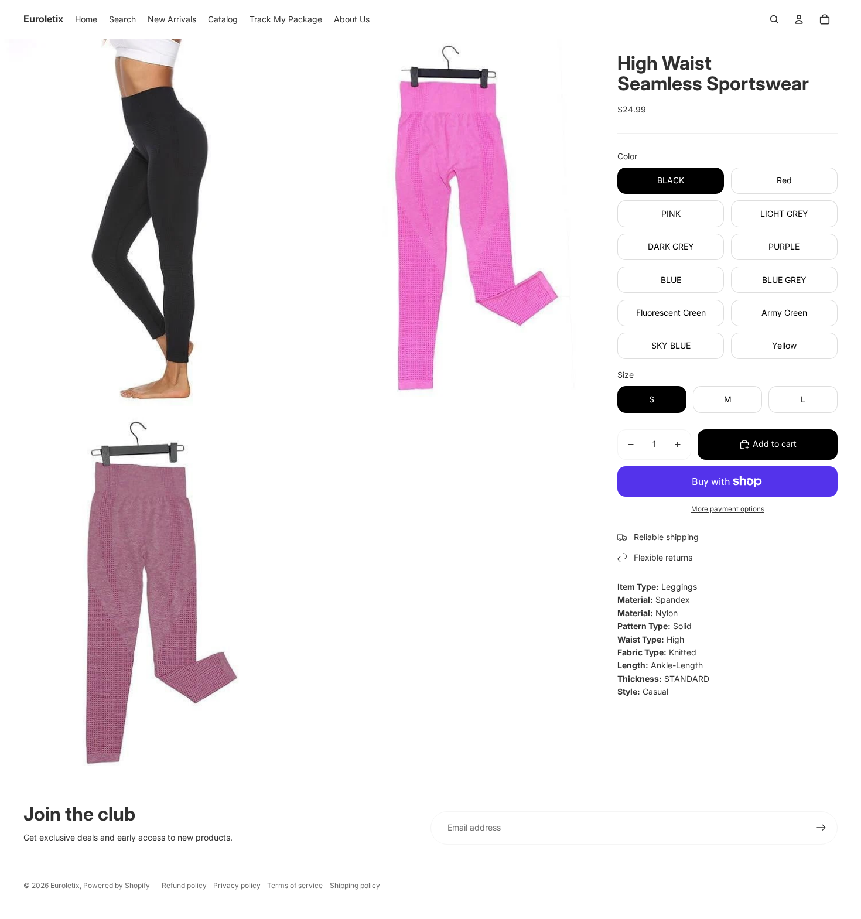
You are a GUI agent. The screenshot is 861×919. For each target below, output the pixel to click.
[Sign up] (821, 827)
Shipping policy (355, 885)
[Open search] (774, 19)
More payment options (727, 509)
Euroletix (65, 885)
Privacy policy (237, 885)
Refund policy (184, 885)
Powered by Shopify (116, 885)
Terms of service (295, 885)
